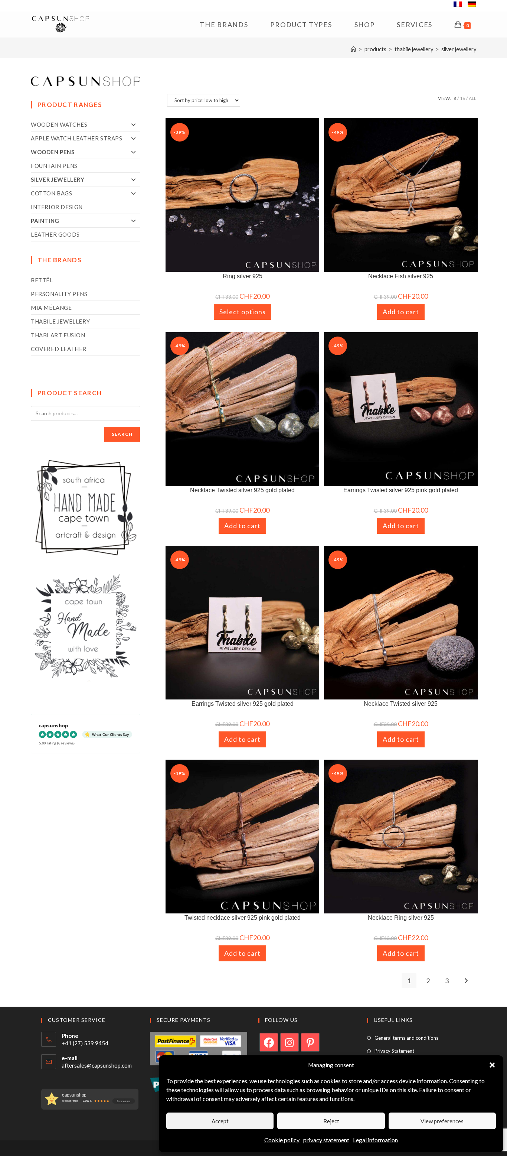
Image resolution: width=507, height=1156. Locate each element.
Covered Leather (58, 348)
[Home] (353, 49)
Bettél (42, 280)
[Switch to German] (472, 5)
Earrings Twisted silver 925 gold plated (243, 704)
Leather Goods (55, 234)
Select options (242, 312)
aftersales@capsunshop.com (97, 1065)
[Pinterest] (310, 1042)
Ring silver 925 (242, 276)
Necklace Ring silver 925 (401, 918)
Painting (45, 220)
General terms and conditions (406, 1038)
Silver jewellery (458, 49)
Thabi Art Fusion (58, 335)
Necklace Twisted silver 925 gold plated (242, 490)
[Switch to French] (458, 5)
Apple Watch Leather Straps (76, 138)
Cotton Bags (51, 193)
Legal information (375, 1139)
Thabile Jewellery (60, 321)
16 (462, 98)
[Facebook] (268, 1042)
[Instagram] (289, 1042)
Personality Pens (59, 293)
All (472, 98)
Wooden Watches (59, 124)
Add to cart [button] (401, 312)
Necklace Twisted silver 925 (401, 704)
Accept (220, 1121)
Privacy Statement (394, 1051)
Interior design (57, 207)
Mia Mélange (51, 307)
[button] (492, 1065)
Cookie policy (282, 1139)
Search (122, 434)
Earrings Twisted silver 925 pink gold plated (400, 490)
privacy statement (326, 1139)
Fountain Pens (54, 165)
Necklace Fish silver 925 (400, 276)
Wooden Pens (53, 152)
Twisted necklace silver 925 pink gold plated (242, 918)
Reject (331, 1121)
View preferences (442, 1121)
